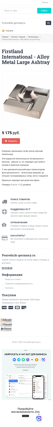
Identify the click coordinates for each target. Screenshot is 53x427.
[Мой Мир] (8, 268)
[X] (11, 268)
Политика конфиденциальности (19, 284)
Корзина (9, 31)
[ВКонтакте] (3, 268)
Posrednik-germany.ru (13, 22)
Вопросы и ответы (13, 279)
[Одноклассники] (6, 268)
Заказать (12, 141)
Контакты (9, 288)
